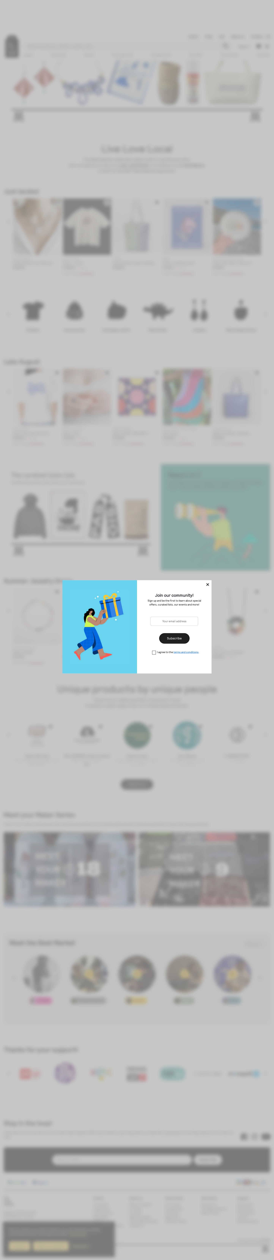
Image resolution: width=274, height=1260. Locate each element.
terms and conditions (186, 652)
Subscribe (174, 638)
